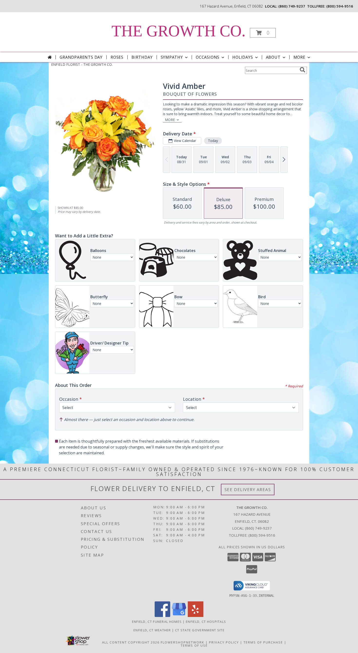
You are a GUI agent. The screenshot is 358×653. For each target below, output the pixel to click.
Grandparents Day (81, 57)
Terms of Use (194, 645)
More (299, 57)
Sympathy (172, 57)
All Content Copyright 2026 (131, 642)
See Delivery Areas (248, 489)
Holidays (242, 57)
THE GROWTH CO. (178, 31)
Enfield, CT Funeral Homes (157, 621)
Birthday (142, 57)
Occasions (207, 57)
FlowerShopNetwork (182, 642)
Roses (117, 57)
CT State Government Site (200, 630)
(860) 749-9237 (291, 6)
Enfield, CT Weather (152, 630)
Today (213, 140)
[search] (302, 70)
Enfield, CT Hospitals (206, 621)
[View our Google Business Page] (179, 615)
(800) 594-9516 (339, 6)
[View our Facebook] (162, 615)
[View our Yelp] (195, 615)
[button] (263, 32)
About (273, 57)
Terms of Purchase (263, 642)
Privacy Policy (224, 642)
